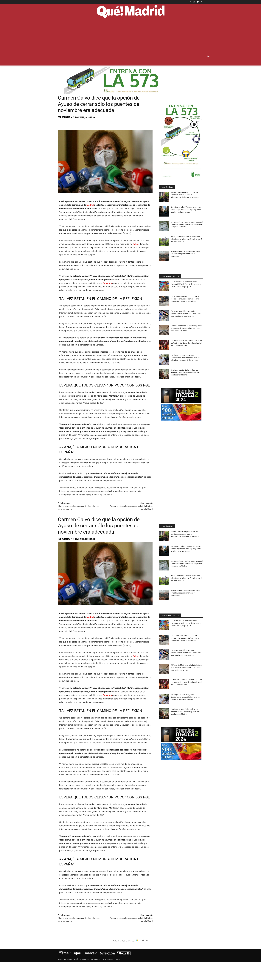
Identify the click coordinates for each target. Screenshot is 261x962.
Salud (135, 244)
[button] (208, 55)
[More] (104, 123)
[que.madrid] (130, 12)
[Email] (98, 123)
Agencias (66, 117)
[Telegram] (197, 2)
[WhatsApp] (79, 123)
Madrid (90, 205)
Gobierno (107, 283)
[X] (201, 2)
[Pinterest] (73, 123)
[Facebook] (190, 2)
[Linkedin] (92, 123)
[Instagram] (194, 2)
